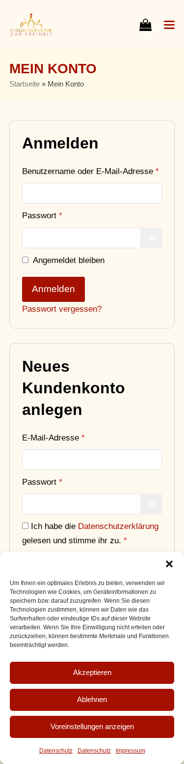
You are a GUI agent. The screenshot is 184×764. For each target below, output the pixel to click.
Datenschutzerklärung (118, 526)
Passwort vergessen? (62, 309)
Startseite (24, 84)
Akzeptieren (92, 672)
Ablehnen (92, 699)
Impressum (130, 750)
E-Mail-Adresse (74, 437)
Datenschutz (56, 750)
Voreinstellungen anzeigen (92, 726)
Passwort (63, 215)
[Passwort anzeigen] (151, 238)
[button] (169, 564)
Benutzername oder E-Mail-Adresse (92, 171)
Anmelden (53, 289)
